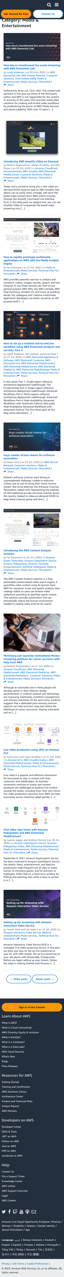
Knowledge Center (12, 1181)
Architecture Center (12, 1096)
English (6, 1244)
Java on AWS (9, 1145)
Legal (5, 1195)
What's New (8, 1056)
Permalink (44, 81)
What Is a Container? (13, 1041)
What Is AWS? (9, 1022)
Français (28, 1244)
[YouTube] (23, 1212)
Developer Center (11, 1126)
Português (52, 1244)
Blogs (5, 1061)
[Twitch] (16, 1212)
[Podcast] (28, 1212)
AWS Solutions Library (14, 1091)
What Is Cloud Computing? (17, 1027)
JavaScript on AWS (12, 1155)
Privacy (6, 1263)
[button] (49, 4)
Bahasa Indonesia (32, 1239)
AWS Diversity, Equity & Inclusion (20, 1032)
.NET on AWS (9, 1136)
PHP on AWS (9, 1150)
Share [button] (10, 84)
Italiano (40, 1244)
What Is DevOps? (11, 1037)
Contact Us (8, 1171)
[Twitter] (5, 1212)
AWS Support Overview (15, 1190)
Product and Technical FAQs (17, 1101)
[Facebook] (10, 1212)
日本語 (48, 1249)
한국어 (5, 1254)
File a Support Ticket (13, 1176)
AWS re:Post (8, 1185)
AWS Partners (9, 1110)
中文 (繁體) (33, 1254)
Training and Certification (16, 1086)
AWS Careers (9, 1200)
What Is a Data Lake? (13, 1046)
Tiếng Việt (7, 1249)
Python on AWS (10, 1141)
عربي (17, 1239)
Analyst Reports (10, 1105)
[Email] (34, 1212)
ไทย (40, 1249)
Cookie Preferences (37, 1263)
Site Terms (18, 1263)
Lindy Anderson (15, 72)
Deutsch (49, 1239)
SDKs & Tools (9, 1131)
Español (17, 1244)
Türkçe (19, 1249)
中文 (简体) (18, 1254)
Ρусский (30, 1249)
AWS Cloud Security (13, 1051)
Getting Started (10, 1081)
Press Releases (10, 1066)
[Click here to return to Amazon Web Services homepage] (9, 4)
